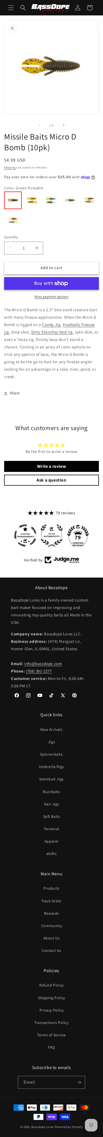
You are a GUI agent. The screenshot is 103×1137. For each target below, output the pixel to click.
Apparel (51, 841)
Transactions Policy (51, 1022)
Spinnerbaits (51, 754)
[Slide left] (40, 125)
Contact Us (51, 950)
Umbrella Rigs (51, 766)
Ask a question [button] (51, 480)
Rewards (51, 913)
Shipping (10, 167)
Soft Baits (51, 816)
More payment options (51, 296)
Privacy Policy (51, 1010)
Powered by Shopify (69, 1127)
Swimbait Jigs (51, 779)
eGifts (51, 853)
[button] (11, 8)
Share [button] (15, 392)
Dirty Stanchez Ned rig (52, 332)
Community (51, 925)
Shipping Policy (51, 997)
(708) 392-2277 (39, 671)
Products (51, 888)
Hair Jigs (51, 804)
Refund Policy (51, 985)
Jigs (51, 741)
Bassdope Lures (42, 1127)
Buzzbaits (51, 791)
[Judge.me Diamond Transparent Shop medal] (25, 535)
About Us (51, 938)
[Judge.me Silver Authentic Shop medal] (52, 535)
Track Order (51, 900)
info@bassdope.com (43, 663)
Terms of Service (51, 1034)
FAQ (51, 1047)
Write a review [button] (51, 466)
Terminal (51, 828)
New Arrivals (51, 729)
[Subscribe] (79, 1082)
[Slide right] (64, 125)
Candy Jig (51, 324)
